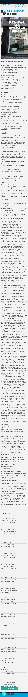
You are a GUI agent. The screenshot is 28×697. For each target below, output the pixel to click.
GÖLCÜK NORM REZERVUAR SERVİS (8, 546)
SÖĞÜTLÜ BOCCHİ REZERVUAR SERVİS (8, 577)
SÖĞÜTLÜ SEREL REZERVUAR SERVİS (8, 579)
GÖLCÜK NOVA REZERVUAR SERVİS (8, 548)
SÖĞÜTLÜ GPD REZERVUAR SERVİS (8, 599)
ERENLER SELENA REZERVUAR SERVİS (8, 610)
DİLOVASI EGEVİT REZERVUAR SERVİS (8, 516)
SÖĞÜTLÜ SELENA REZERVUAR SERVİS (8, 601)
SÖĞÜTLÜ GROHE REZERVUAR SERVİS (8, 586)
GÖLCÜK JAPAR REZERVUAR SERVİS (8, 538)
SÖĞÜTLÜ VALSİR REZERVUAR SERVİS (8, 603)
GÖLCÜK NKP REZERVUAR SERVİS (8, 559)
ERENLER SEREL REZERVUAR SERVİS (8, 643)
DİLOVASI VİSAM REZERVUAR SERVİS (8, 527)
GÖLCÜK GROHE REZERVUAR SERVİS (8, 555)
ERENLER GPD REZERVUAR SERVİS (8, 614)
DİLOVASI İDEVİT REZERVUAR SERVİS (8, 520)
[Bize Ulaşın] (4, 694)
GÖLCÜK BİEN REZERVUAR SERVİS (8, 540)
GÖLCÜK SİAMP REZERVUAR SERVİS (8, 553)
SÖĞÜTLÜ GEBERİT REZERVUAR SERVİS (9, 583)
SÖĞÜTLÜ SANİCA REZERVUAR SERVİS (8, 570)
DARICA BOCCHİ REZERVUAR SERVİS (8, 673)
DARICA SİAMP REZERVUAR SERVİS (8, 680)
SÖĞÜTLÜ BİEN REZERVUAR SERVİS (8, 594)
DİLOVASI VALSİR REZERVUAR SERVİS (8, 524)
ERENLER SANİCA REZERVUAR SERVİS (8, 651)
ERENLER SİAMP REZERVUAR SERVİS (8, 627)
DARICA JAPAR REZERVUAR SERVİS (8, 667)
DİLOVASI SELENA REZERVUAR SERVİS (8, 522)
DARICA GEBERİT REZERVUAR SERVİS (8, 686)
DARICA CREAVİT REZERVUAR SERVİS (8, 678)
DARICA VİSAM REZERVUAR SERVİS (8, 653)
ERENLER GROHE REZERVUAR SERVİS (8, 640)
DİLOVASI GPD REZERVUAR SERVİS (8, 518)
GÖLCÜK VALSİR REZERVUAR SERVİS (8, 531)
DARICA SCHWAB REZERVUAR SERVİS (8, 682)
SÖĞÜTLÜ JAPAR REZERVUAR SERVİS (8, 597)
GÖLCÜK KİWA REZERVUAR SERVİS (8, 544)
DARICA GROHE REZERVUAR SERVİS (8, 684)
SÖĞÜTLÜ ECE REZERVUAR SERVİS (8, 592)
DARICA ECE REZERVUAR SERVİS (7, 671)
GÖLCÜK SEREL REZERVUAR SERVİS (8, 562)
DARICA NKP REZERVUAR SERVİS (7, 656)
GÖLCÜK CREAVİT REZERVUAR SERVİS (8, 551)
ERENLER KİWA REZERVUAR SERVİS (8, 632)
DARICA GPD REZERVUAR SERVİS (7, 662)
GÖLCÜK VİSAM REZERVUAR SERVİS (8, 529)
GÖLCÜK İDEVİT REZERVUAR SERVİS (8, 533)
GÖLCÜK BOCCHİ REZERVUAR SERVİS (8, 564)
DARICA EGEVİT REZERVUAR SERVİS (8, 664)
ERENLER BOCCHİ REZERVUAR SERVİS (8, 647)
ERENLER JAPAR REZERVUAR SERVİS (8, 616)
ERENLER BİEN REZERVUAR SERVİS (8, 618)
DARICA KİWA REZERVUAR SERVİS (7, 658)
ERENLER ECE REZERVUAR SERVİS (7, 623)
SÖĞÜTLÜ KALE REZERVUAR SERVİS (8, 573)
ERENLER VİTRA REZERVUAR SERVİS (8, 645)
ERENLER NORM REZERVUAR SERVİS (8, 629)
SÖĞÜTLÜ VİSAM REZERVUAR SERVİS (8, 605)
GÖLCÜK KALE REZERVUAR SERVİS (8, 566)
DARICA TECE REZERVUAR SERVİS (7, 660)
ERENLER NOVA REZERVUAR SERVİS (8, 634)
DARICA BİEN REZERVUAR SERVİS (7, 669)
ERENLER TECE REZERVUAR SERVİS (8, 621)
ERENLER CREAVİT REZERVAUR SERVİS (8, 636)
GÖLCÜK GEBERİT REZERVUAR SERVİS (8, 557)
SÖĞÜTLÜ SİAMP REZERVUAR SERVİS (8, 588)
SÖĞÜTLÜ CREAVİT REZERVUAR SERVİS (9, 590)
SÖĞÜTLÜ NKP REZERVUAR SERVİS (8, 581)
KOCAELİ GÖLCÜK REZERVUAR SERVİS (8, 568)
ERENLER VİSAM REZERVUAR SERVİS (8, 608)
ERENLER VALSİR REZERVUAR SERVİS (8, 612)
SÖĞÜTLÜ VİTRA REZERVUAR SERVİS (8, 575)
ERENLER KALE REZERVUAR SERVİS (8, 649)
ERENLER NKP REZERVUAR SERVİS (8, 638)
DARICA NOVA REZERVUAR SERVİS (8, 675)
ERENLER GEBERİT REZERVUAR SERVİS (8, 625)
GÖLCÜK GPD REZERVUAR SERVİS (8, 535)
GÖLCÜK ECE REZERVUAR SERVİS (7, 542)
